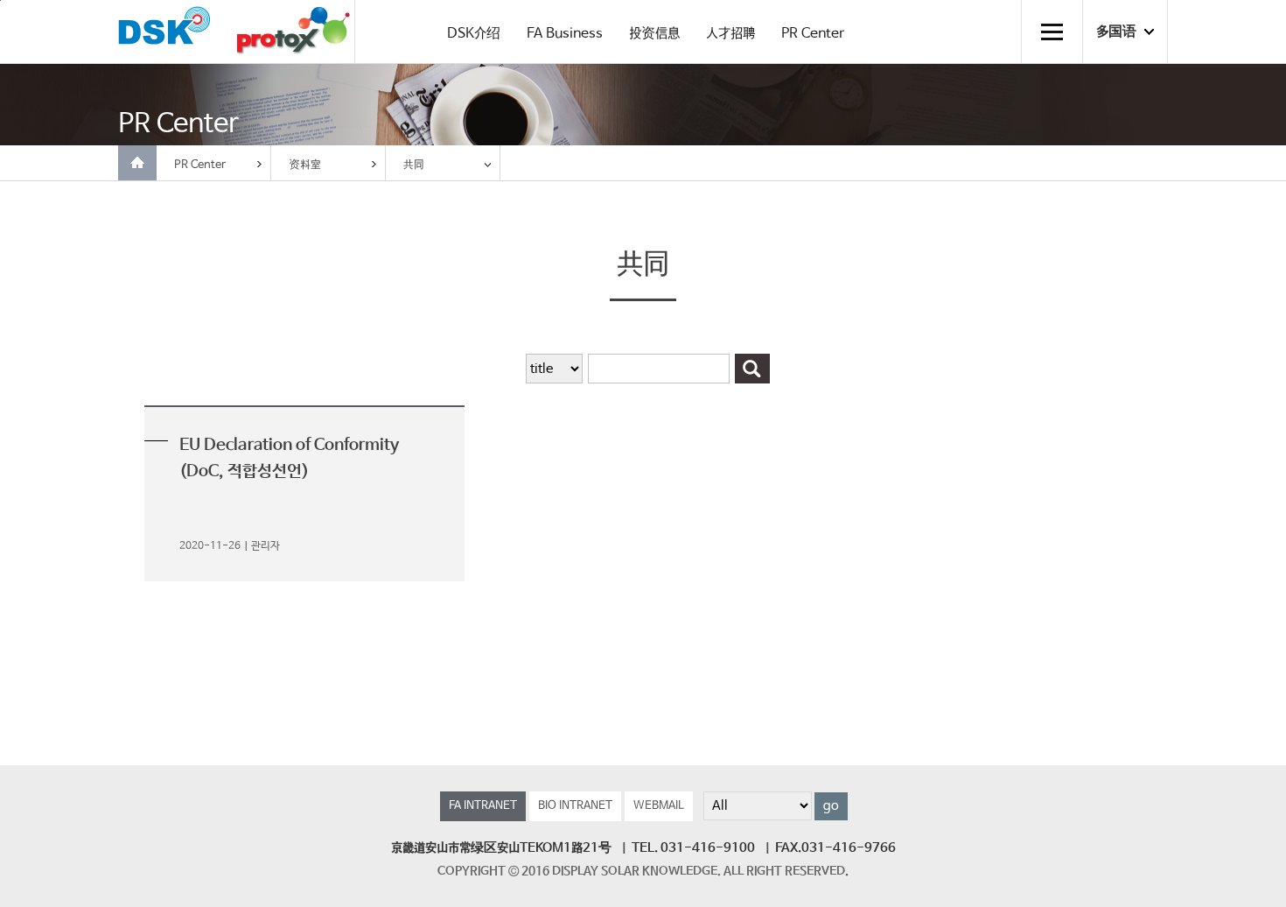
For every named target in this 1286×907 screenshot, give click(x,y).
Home (137, 162)
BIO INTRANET (575, 805)
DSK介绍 (473, 33)
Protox (293, 32)
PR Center (812, 33)
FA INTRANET (483, 805)
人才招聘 (730, 33)
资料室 (305, 165)
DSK (164, 30)
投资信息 (654, 33)
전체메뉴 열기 (1051, 31)
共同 (413, 165)
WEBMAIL (658, 805)
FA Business (565, 33)
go (831, 806)
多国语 (1116, 32)
